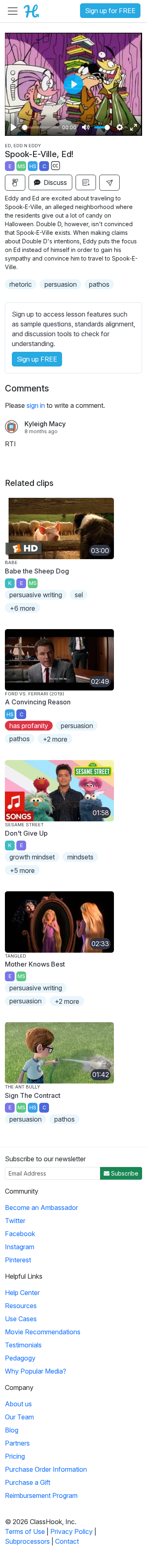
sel (79, 595)
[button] (109, 183)
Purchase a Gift (27, 1482)
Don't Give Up (26, 833)
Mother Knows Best (35, 964)
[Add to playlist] (86, 182)
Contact (67, 1541)
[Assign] (15, 183)
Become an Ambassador (41, 1207)
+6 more (22, 608)
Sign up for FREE (110, 11)
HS (32, 166)
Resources (21, 1306)
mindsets (80, 857)
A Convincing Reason (38, 702)
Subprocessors (27, 1541)
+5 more (22, 870)
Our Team (19, 1417)
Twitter (15, 1220)
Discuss (54, 182)
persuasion (61, 284)
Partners (17, 1443)
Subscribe (123, 1173)
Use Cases (21, 1319)
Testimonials (23, 1345)
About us (18, 1404)
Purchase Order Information (46, 1469)
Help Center (22, 1292)
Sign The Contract (32, 1095)
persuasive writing (35, 595)
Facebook (20, 1234)
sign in (36, 405)
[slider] (40, 127)
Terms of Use (25, 1531)
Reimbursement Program (41, 1495)
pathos (99, 284)
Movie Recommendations (42, 1332)
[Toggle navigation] (13, 11)
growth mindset (32, 857)
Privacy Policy (71, 1531)
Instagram (19, 1247)
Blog (11, 1430)
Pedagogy (20, 1358)
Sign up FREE (37, 359)
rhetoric (20, 284)
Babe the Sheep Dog (37, 571)
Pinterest (18, 1260)
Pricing (15, 1456)
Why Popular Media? (35, 1371)
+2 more (55, 739)
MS (21, 166)
